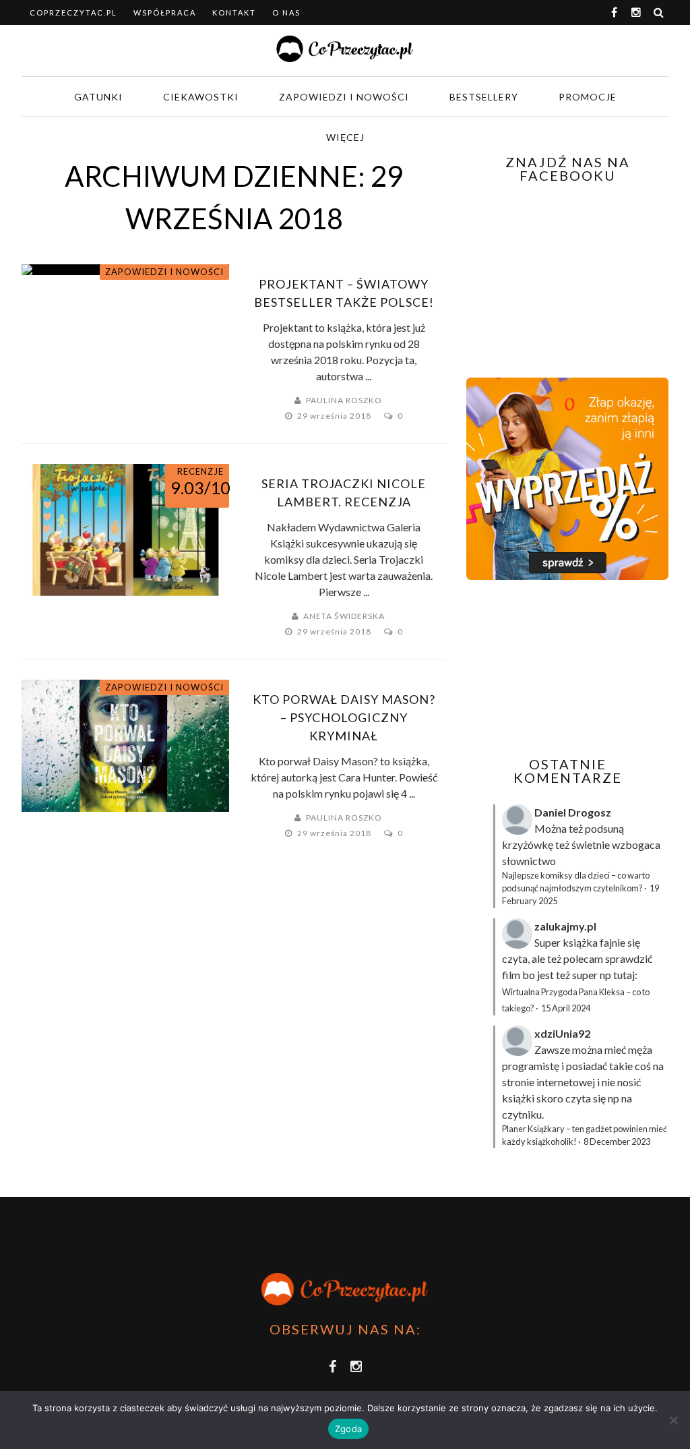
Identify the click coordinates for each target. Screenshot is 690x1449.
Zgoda (348, 1428)
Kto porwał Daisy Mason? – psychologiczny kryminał (344, 717)
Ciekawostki (201, 96)
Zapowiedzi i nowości (344, 96)
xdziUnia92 (562, 1033)
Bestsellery (483, 96)
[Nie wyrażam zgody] (673, 1420)
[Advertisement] (578, 668)
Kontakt (234, 12)
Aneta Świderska (344, 616)
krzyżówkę (527, 844)
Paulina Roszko (344, 400)
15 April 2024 (565, 1008)
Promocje (588, 96)
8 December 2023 (617, 1141)
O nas (286, 12)
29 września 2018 (335, 416)
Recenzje (200, 471)
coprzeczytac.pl (73, 12)
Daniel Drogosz (572, 812)
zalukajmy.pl (565, 926)
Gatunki (98, 96)
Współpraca (164, 12)
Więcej (345, 137)
